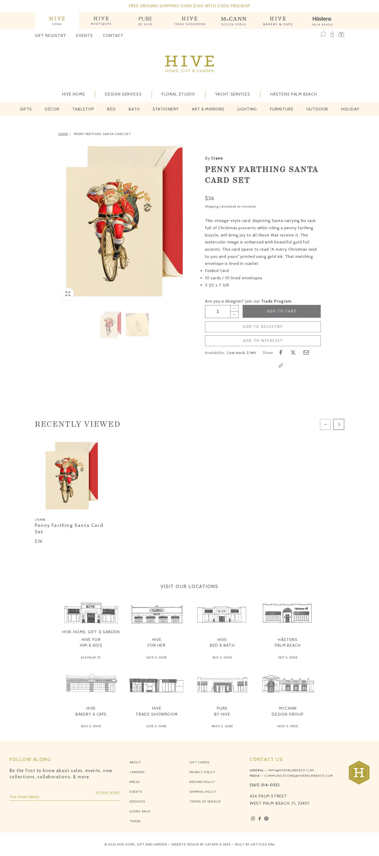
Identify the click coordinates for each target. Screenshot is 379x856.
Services (137, 801)
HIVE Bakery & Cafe (91, 711)
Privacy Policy (202, 772)
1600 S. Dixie (288, 726)
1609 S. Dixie (156, 657)
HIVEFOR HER (157, 642)
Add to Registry (262, 327)
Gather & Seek (218, 844)
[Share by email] (306, 352)
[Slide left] (325, 424)
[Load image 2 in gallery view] (137, 325)
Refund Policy (202, 782)
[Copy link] (280, 365)
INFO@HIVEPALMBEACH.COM (291, 770)
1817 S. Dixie (288, 657)
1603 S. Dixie (91, 726)
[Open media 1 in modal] (124, 221)
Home (63, 134)
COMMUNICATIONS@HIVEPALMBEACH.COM (298, 776)
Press (134, 782)
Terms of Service (205, 801)
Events (84, 35)
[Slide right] (338, 424)
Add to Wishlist (263, 341)
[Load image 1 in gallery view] (110, 325)
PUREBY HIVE (222, 711)
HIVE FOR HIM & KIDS (91, 642)
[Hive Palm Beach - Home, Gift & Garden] (57, 20)
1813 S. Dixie (222, 657)
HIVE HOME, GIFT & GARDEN (91, 632)
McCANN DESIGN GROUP (288, 711)
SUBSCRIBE (108, 793)
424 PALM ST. (91, 657)
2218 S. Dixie (156, 726)
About (135, 762)
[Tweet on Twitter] (293, 352)
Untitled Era (263, 844)
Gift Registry (50, 35)
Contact (113, 35)
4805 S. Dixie (222, 726)
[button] (341, 34)
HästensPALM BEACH (288, 642)
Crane (214, 158)
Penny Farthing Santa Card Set (102, 134)
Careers (137, 772)
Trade (135, 821)
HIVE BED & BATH (222, 642)
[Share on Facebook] (280, 352)
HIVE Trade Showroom (157, 711)
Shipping (211, 206)
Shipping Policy (203, 792)
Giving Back (139, 811)
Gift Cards (199, 762)
